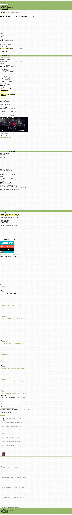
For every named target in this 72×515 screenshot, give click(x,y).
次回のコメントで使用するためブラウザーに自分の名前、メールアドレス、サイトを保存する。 (15, 409)
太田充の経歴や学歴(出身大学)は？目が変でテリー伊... (14, 437)
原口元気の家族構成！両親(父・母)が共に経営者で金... (14, 445)
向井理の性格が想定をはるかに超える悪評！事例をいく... (14, 441)
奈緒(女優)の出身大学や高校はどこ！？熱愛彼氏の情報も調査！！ (13, 487)
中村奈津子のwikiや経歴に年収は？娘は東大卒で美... (13, 418)
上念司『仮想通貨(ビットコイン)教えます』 (6, 137)
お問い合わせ (5, 9)
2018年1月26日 (16, 111)
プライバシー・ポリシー (7, 7)
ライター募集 (5, 8)
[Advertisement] (36, 144)
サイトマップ (5, 5)
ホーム (3, 10)
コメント (2, 403)
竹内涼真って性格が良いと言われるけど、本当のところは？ (12, 507)
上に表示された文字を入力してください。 (6, 412)
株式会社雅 (4, 513)
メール (1, 406)
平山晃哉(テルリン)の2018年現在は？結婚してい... (13, 426)
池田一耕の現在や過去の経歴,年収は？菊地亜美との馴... (14, 422)
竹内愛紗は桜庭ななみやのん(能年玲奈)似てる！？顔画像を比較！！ (14, 477)
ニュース (3, 11)
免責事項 (5, 6)
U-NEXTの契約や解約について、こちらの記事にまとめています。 (10, 254)
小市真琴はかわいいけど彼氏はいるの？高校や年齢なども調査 (13, 467)
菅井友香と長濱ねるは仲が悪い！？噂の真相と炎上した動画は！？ (13, 497)
